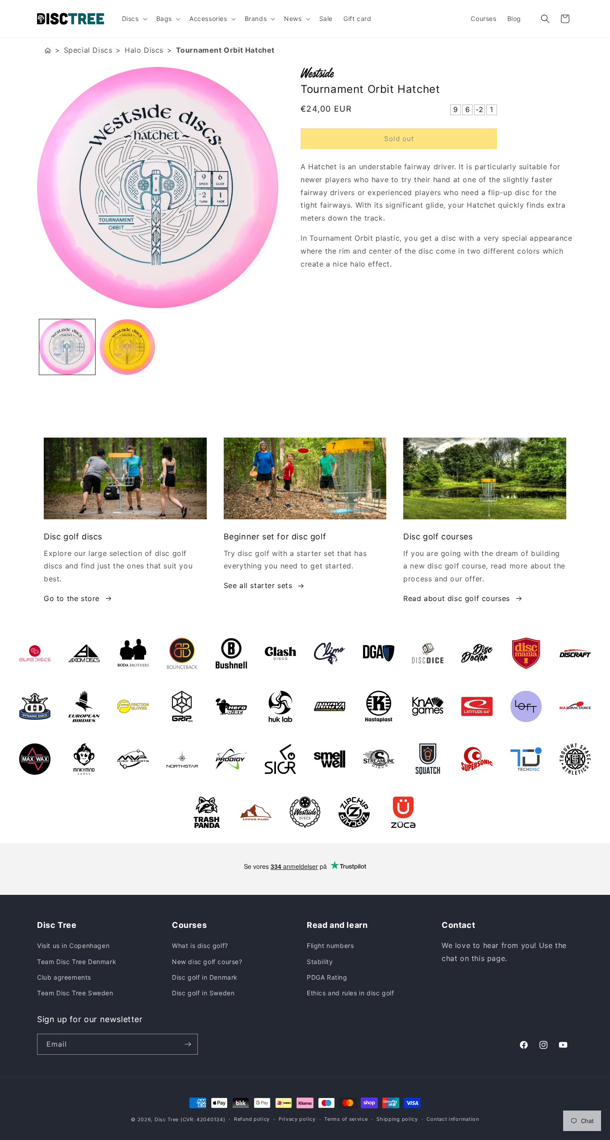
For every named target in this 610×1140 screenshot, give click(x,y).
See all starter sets (258, 585)
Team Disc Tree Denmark (76, 961)
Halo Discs (144, 50)
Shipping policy (397, 1119)
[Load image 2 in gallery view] (127, 347)
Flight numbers (330, 945)
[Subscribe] (187, 1044)
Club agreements (64, 977)
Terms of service (346, 1119)
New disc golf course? (207, 961)
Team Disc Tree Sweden (75, 993)
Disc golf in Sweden (203, 993)
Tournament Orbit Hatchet (225, 50)
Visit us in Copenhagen (73, 945)
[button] (134, 18)
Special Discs (88, 50)
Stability (320, 961)
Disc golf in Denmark (205, 977)
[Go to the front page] (47, 50)
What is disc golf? (200, 945)
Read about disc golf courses (456, 598)
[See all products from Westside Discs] (437, 72)
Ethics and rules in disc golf (350, 993)
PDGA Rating (327, 977)
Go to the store (72, 598)
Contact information (452, 1119)
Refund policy (252, 1119)
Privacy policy (297, 1119)
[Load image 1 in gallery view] (67, 347)
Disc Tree (167, 1119)
